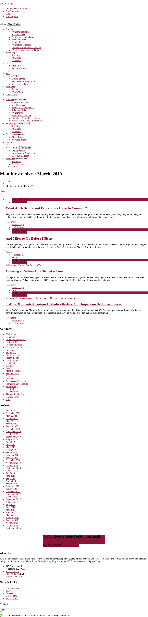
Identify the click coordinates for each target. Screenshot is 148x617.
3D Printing (17, 60)
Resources (10, 86)
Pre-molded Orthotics (21, 45)
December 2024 (13, 413)
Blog (8, 14)
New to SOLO (12, 76)
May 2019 (10, 447)
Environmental (18, 227)
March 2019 (11, 452)
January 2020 (12, 426)
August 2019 (12, 439)
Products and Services (16, 381)
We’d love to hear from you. (92, 542)
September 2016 (13, 528)
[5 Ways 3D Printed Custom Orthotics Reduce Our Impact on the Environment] (42, 298)
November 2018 (13, 463)
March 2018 (11, 483)
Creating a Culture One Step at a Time (34, 271)
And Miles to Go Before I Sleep (29, 238)
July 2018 (10, 473)
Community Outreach (16, 339)
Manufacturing (12, 373)
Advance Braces (19, 68)
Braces (9, 63)
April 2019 (11, 450)
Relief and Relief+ (20, 39)
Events (9, 71)
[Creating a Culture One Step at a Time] (24, 265)
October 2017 (12, 496)
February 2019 (12, 455)
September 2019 (13, 436)
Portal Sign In (12, 16)
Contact (9, 593)
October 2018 (12, 465)
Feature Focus (12, 358)
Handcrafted (11, 363)
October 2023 (12, 418)
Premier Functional (20, 32)
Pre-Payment (17, 92)
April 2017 (11, 512)
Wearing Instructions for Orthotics (27, 50)
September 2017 (13, 499)
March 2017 (11, 515)
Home (8, 181)
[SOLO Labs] (3, 24)
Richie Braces (18, 65)
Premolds (10, 378)
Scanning (16, 55)
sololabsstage (18, 224)
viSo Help (16, 58)
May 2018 (10, 478)
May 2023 (10, 421)
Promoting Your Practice (17, 384)
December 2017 (13, 491)
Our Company (12, 11)
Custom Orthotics (14, 344)
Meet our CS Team (20, 84)
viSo (8, 399)
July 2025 (10, 410)
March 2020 (11, 423)
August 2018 (12, 470)
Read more (11, 222)
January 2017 (12, 520)
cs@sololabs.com (14, 576)
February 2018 (12, 486)
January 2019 (12, 457)
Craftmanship (12, 342)
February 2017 (12, 517)
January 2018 (12, 489)
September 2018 (13, 468)
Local (8, 368)
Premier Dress (18, 42)
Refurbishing (12, 386)
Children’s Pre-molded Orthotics (26, 47)
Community (11, 337)
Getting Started (18, 79)
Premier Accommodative (23, 37)
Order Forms (11, 94)
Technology (11, 52)
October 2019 (12, 434)
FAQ (8, 73)
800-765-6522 (6, 3)
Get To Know (12, 360)
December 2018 (13, 460)
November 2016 (13, 523)
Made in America (14, 371)
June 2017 (10, 507)
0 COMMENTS (19, 202)
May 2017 (10, 509)
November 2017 (13, 494)
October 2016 (12, 525)
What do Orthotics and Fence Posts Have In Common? (46, 208)
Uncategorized (12, 397)
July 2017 (10, 504)
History (9, 365)
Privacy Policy (12, 598)
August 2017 (12, 502)
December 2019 (13, 429)
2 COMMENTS (19, 262)
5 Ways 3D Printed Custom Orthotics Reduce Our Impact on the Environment (64, 304)
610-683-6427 (12, 574)
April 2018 (11, 481)
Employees (11, 352)
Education (10, 350)
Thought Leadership (15, 394)
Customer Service (14, 347)
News (14, 257)
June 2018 (10, 476)
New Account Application (23, 81)
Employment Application (17, 8)
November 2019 (13, 431)
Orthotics (10, 29)
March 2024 (11, 416)
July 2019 (10, 442)
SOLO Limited (18, 34)
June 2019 (10, 444)
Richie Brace (12, 389)
